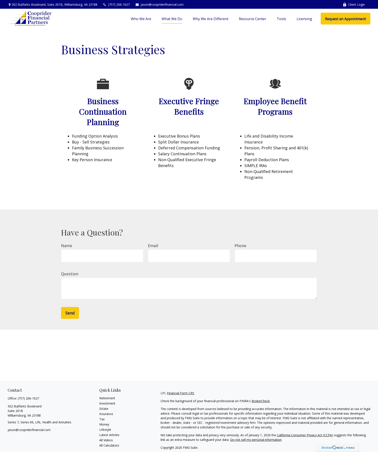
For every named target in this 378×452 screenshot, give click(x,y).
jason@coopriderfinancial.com (162, 4)
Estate (103, 409)
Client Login (356, 4)
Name (66, 245)
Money (104, 424)
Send (70, 313)
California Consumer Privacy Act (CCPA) (305, 435)
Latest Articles (109, 435)
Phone (240, 245)
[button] (141, 18)
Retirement (107, 398)
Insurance (106, 414)
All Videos (106, 440)
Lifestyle (105, 430)
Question (69, 273)
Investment (107, 403)
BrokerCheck (261, 401)
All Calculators (109, 445)
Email (153, 245)
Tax (102, 419)
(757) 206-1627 (119, 4)
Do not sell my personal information (256, 440)
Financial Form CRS (180, 393)
